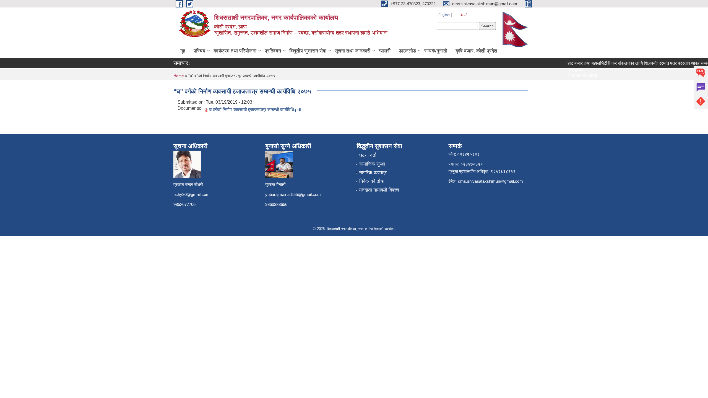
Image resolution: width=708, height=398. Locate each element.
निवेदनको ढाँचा (371, 181)
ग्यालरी (385, 51)
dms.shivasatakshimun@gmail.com (490, 181)
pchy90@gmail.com (191, 194)
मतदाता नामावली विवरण (379, 190)
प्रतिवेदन (273, 51)
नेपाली (463, 15)
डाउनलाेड (407, 51)
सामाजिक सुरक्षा (372, 164)
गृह (182, 51)
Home (178, 76)
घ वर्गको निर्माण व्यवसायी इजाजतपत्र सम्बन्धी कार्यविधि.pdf (255, 109)
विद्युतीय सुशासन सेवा (307, 51)
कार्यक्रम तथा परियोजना (235, 51)
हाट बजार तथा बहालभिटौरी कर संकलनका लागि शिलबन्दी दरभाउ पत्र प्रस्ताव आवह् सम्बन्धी (634, 63)
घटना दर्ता (367, 155)
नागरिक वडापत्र (373, 172)
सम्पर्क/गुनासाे (435, 51)
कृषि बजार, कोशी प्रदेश (476, 51)
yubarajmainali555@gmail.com (293, 194)
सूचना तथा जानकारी (352, 51)
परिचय (199, 51)
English (444, 15)
